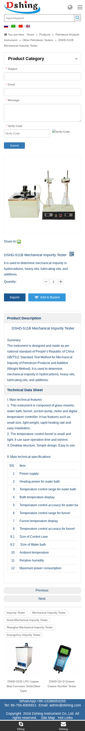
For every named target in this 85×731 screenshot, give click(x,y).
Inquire (15, 297)
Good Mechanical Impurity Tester (27, 620)
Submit (14, 145)
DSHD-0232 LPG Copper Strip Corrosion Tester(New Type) (23, 686)
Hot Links (65, 718)
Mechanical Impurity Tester (49, 612)
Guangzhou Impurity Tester (24, 634)
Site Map (48, 718)
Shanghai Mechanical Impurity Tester (30, 627)
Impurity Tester (16, 612)
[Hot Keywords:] (77, 17)
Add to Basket (50, 297)
